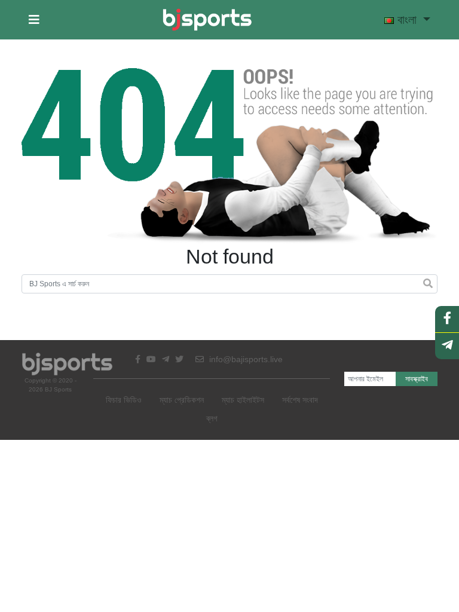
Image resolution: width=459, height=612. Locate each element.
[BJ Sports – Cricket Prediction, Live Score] (207, 20)
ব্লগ (212, 418)
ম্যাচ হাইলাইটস (243, 400)
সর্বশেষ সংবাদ (300, 400)
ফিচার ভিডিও (124, 400)
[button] (34, 19)
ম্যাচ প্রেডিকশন (182, 400)
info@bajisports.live (245, 359)
